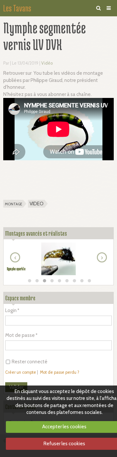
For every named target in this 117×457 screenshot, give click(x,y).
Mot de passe (20, 335)
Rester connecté (29, 362)
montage (13, 204)
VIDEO (37, 204)
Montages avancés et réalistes (36, 233)
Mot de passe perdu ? (59, 372)
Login (11, 310)
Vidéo (47, 63)
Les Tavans (17, 8)
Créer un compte (20, 372)
